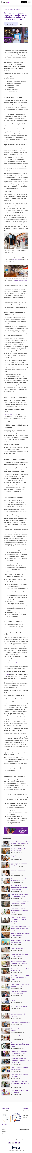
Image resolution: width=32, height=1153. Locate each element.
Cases (3, 1133)
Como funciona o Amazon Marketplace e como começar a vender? (19, 910)
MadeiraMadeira (16, 259)
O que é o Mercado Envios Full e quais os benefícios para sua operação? (19, 919)
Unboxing (6, 674)
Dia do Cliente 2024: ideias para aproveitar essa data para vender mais (20, 871)
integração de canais (17, 663)
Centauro (25, 149)
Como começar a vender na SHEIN (20, 1022)
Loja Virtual (10, 9)
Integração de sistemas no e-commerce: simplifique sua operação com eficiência (21, 1060)
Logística (25, 1115)
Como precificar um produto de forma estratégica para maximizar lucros (20, 1083)
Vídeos (3, 1129)
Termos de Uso (22, 1127)
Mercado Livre (26, 1110)
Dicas (5, 9)
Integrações (26, 1113)
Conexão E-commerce (7, 1127)
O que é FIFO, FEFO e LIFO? (19, 1006)
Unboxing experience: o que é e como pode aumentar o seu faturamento (19, 1014)
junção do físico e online (11, 414)
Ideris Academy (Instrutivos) (8, 1136)
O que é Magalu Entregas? (18, 948)
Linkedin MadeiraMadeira (20, 280)
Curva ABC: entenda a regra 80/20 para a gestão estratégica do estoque (20, 977)
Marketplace (17, 9)
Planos (25, 1117)
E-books (4, 1131)
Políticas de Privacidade (24, 1129)
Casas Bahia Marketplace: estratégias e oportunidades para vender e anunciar (20, 887)
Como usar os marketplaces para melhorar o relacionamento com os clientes (20, 1044)
